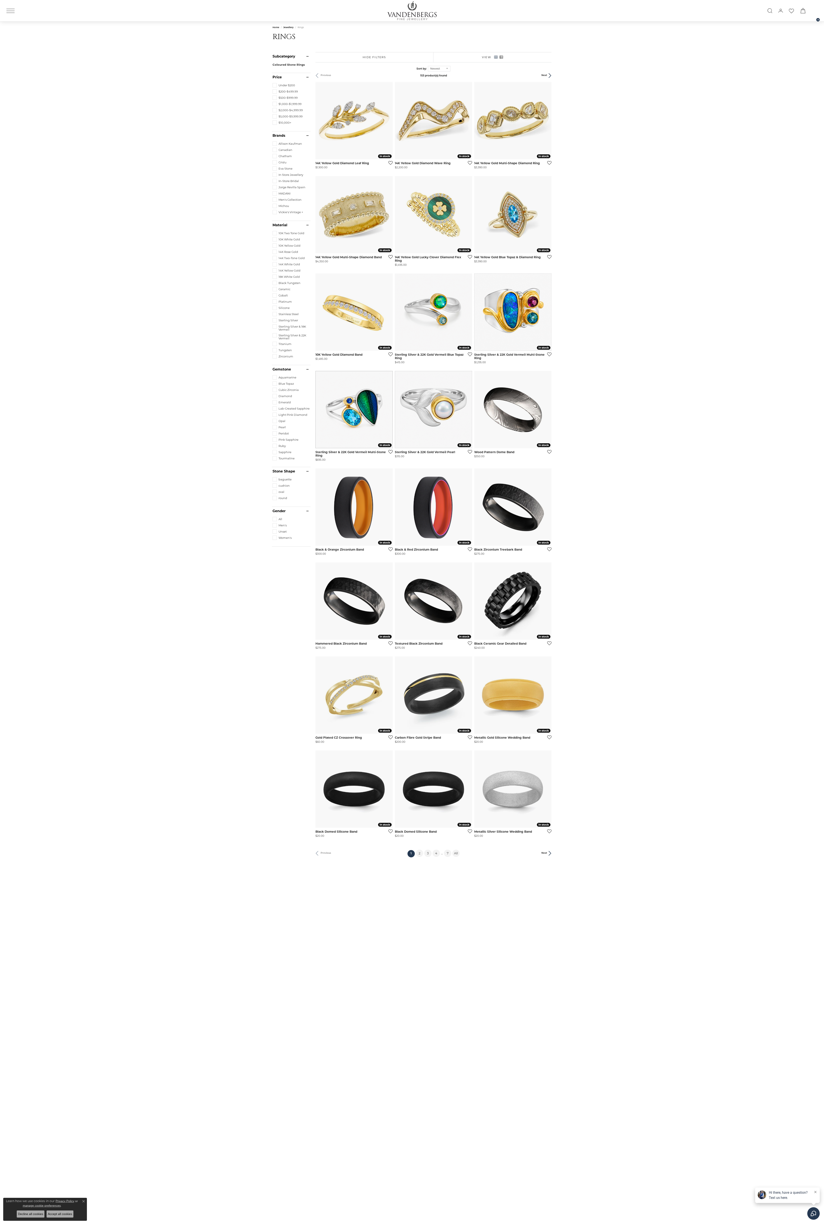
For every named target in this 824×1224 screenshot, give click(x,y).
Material (280, 225)
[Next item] (388, 120)
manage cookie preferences (42, 1205)
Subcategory (284, 56)
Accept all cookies (60, 1214)
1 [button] (412, 853)
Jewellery (288, 27)
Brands (279, 135)
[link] (816, 10)
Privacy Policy (65, 1201)
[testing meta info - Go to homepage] (412, 10)
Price (277, 77)
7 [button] (447, 853)
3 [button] (428, 853)
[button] (769, 10)
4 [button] (436, 853)
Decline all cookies (30, 1214)
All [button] (456, 853)
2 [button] (419, 853)
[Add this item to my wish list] (389, 162)
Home (276, 27)
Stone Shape (284, 471)
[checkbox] (284, 85)
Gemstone (282, 369)
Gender (279, 511)
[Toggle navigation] (10, 11)
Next (544, 75)
